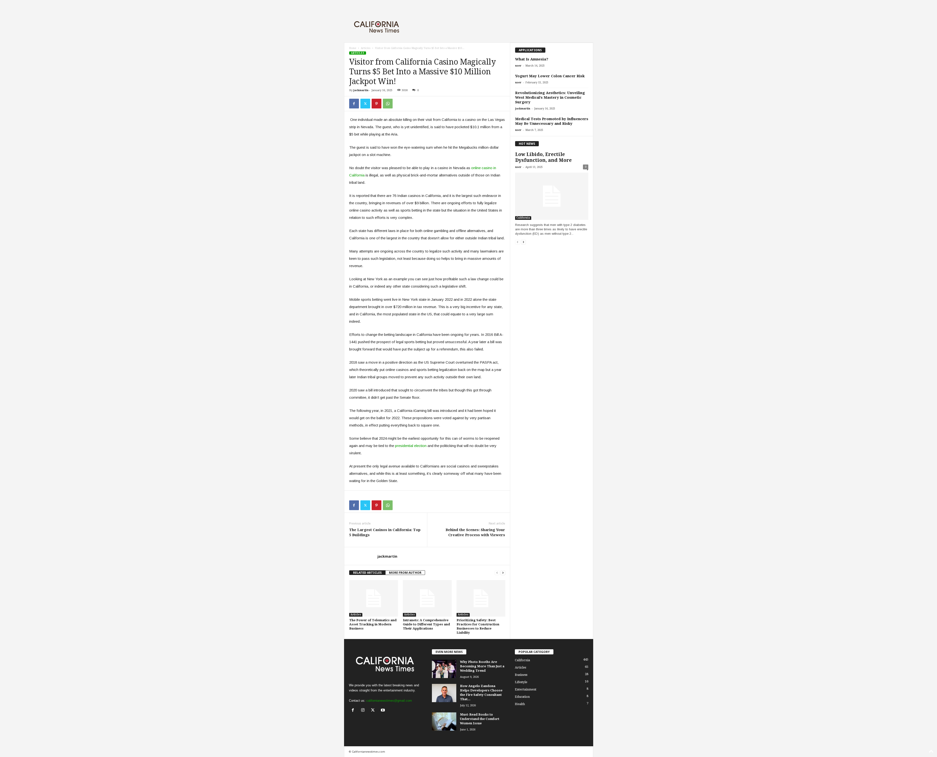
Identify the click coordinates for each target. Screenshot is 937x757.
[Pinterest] (376, 103)
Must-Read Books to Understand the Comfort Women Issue (479, 719)
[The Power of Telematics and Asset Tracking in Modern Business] (373, 598)
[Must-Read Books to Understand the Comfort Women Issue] (444, 721)
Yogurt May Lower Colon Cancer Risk (550, 76)
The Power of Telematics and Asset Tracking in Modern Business (373, 624)
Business (521, 675)
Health (520, 704)
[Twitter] (365, 103)
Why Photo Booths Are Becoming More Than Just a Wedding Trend (482, 666)
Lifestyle (521, 682)
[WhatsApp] (388, 103)
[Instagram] (364, 710)
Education (522, 697)
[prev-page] (497, 572)
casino (487, 168)
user (518, 65)
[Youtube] (383, 710)
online (476, 168)
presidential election (411, 446)
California (523, 217)
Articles (365, 48)
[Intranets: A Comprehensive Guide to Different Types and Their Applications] (427, 598)
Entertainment (525, 689)
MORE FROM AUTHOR (405, 572)
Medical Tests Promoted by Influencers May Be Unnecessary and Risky (551, 121)
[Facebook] (354, 103)
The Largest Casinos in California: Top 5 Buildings (384, 532)
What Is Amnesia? (531, 59)
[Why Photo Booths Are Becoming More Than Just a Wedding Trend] (444, 669)
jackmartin (360, 90)
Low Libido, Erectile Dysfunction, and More (543, 157)
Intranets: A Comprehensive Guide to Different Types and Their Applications (426, 624)
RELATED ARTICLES (367, 572)
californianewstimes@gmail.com (389, 700)
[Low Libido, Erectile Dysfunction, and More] (551, 196)
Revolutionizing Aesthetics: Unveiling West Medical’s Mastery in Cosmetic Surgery (550, 97)
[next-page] (502, 572)
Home (352, 48)
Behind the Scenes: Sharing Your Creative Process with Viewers (475, 532)
